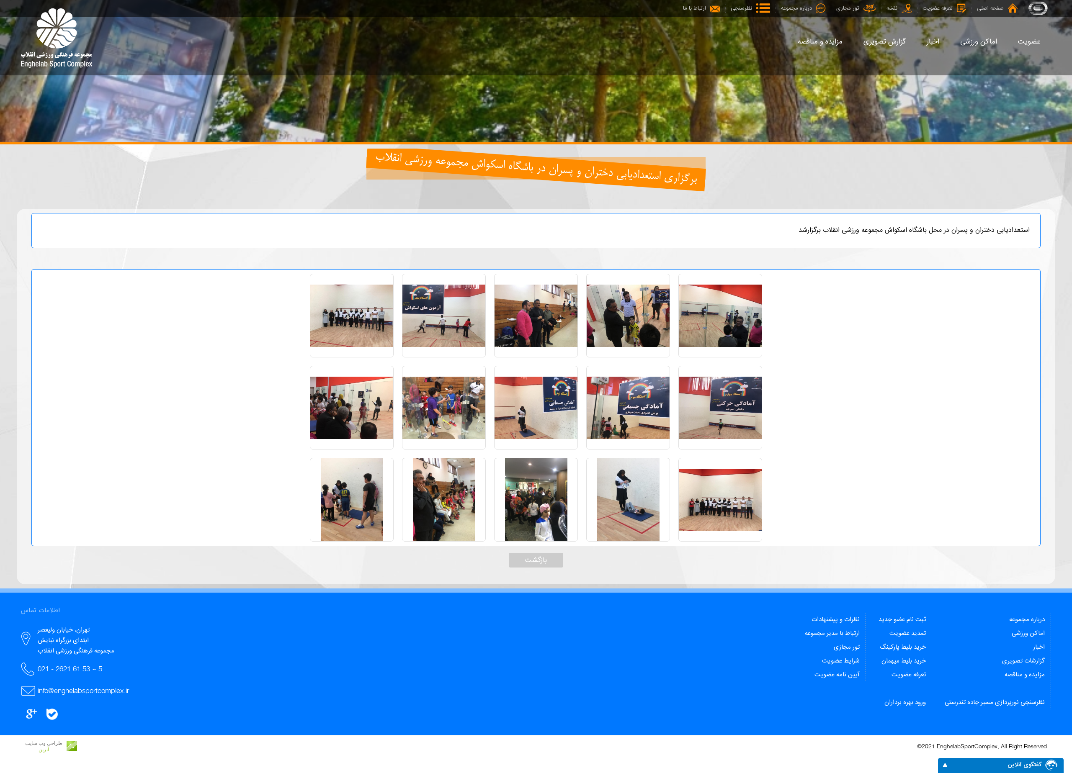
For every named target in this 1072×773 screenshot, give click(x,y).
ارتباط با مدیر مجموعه (832, 633)
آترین (44, 749)
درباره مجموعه (1027, 619)
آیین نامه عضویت (837, 675)
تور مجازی (847, 647)
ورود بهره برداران (905, 702)
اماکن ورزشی (1028, 633)
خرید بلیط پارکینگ (903, 647)
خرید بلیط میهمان (903, 661)
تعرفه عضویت (909, 675)
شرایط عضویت (841, 661)
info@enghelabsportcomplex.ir (83, 690)
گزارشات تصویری (1023, 661)
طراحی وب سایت (43, 743)
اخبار (1039, 647)
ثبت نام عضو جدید (902, 619)
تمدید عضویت (907, 633)
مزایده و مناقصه (1025, 675)
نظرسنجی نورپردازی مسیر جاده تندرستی (995, 702)
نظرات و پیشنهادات (836, 619)
